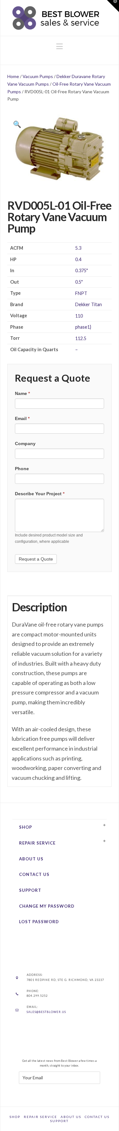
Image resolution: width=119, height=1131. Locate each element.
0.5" (79, 282)
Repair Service (37, 842)
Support (30, 890)
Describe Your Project (39, 493)
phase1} (83, 327)
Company (25, 443)
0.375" (81, 270)
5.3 (78, 248)
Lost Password (39, 921)
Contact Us (34, 874)
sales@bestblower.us (46, 1012)
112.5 (80, 338)
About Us (31, 858)
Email (22, 418)
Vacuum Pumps (38, 76)
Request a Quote (36, 559)
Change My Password (47, 906)
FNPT (81, 293)
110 (79, 316)
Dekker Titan (88, 304)
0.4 (78, 259)
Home (13, 76)
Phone (22, 468)
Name (22, 393)
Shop (25, 827)
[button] (59, 46)
